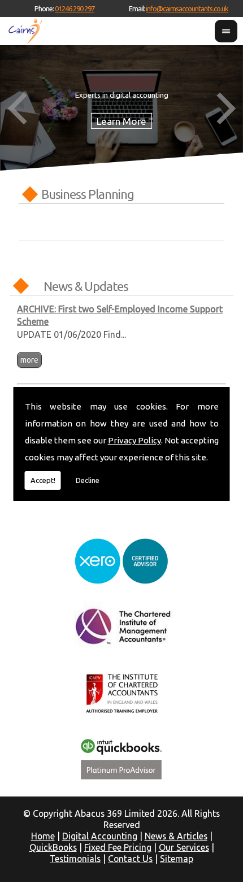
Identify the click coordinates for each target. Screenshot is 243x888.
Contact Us (130, 859)
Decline (87, 480)
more (29, 359)
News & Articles (176, 836)
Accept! (43, 480)
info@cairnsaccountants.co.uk (187, 8)
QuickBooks (53, 847)
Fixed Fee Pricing (117, 847)
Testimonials (75, 859)
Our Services (184, 847)
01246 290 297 (74, 8)
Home (43, 836)
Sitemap (176, 859)
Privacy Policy (134, 440)
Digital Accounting (99, 836)
